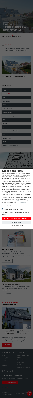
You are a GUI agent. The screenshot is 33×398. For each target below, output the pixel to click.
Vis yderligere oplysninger (16, 225)
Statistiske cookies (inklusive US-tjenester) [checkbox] (13, 209)
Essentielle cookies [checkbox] (7, 206)
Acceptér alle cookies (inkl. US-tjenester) (16, 218)
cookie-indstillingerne (21, 202)
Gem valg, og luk (16, 222)
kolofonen (18, 201)
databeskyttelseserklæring (8, 201)
